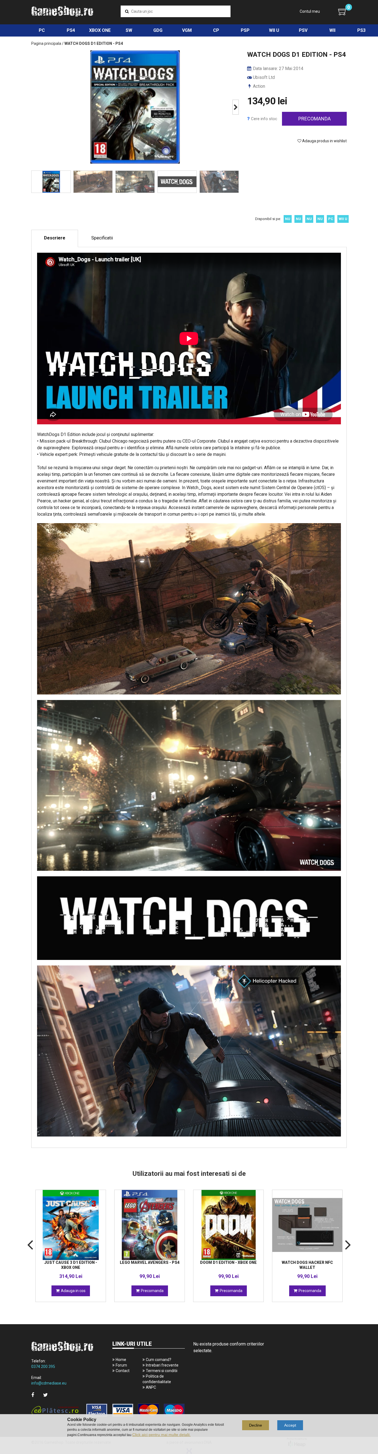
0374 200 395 (43, 1366)
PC (42, 30)
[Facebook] (32, 1395)
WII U (274, 30)
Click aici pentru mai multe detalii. (161, 1434)
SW (129, 30)
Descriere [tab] (54, 238)
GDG (157, 30)
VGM (187, 30)
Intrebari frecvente (162, 1365)
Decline (255, 1425)
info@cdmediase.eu (48, 1383)
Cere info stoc (264, 118)
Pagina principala (46, 43)
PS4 (71, 30)
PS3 (361, 30)
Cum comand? (158, 1359)
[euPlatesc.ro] (108, 1410)
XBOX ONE (100, 30)
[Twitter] (45, 1395)
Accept (290, 1425)
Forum (121, 1365)
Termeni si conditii (161, 1370)
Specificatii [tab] (102, 238)
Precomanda (314, 119)
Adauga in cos (73, 1290)
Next (235, 107)
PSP (245, 30)
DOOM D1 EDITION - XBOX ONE (228, 1262)
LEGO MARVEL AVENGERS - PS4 (150, 1262)
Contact (123, 1370)
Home (121, 1359)
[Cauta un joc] (126, 11)
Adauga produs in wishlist (324, 141)
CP (216, 30)
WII (332, 30)
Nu (287, 219)
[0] (342, 11)
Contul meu (310, 11)
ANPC (151, 1387)
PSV (303, 30)
